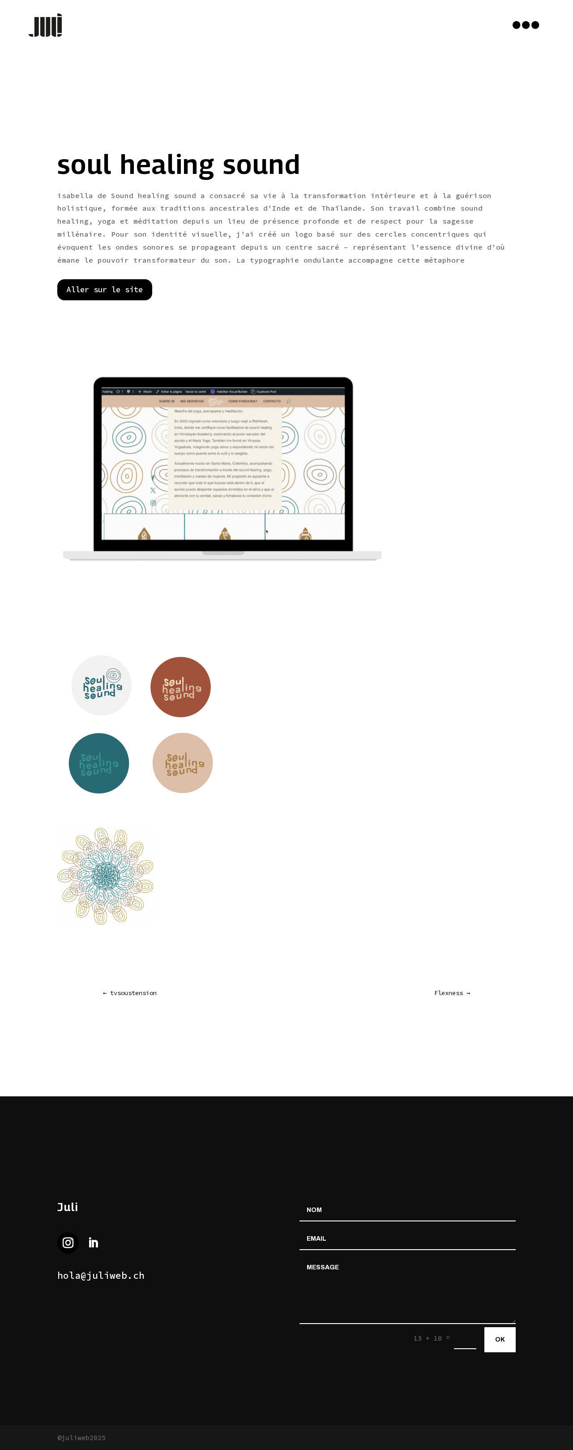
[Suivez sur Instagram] (68, 1243)
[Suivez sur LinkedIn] (93, 1243)
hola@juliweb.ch (101, 1275)
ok (500, 1339)
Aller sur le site (105, 289)
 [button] (526, 25)
